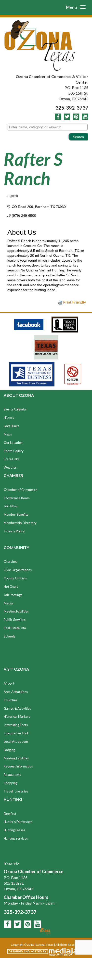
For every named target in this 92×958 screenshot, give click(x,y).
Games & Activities (17, 708)
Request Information (18, 766)
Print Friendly (74, 302)
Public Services (15, 620)
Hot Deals (11, 586)
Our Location (13, 443)
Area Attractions (16, 692)
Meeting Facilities (16, 611)
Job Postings (13, 595)
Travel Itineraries (16, 791)
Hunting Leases (14, 830)
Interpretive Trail (16, 733)
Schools (9, 636)
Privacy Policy (14, 531)
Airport (9, 683)
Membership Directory (20, 523)
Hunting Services (16, 838)
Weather (10, 467)
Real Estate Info (15, 628)
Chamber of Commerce (20, 490)
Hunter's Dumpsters (18, 822)
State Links (11, 459)
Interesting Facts (16, 725)
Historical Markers (17, 716)
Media (8, 603)
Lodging (9, 750)
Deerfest (10, 814)
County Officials (15, 578)
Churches (10, 561)
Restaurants (12, 775)
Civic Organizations (18, 570)
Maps (8, 434)
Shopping (10, 783)
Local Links (11, 426)
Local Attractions (16, 741)
